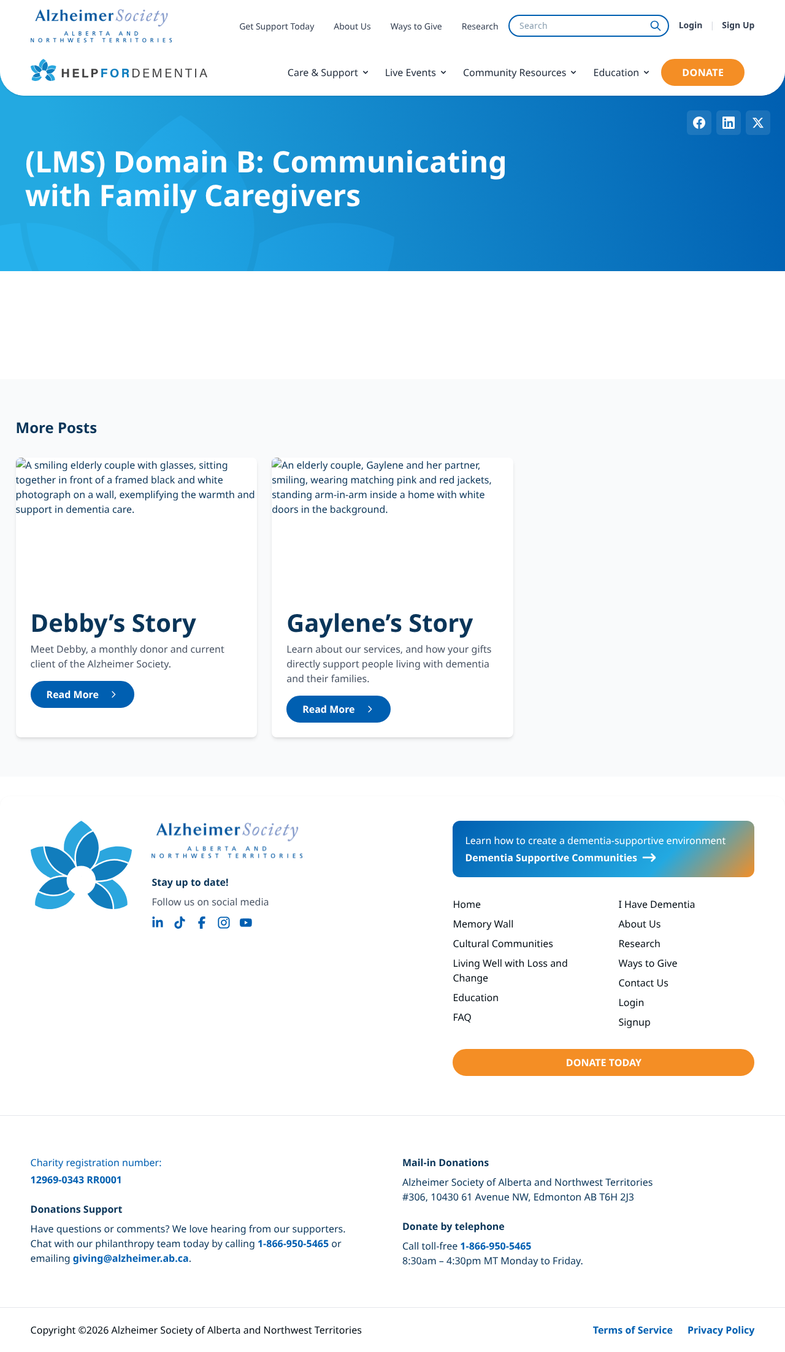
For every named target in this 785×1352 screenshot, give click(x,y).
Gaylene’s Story (379, 622)
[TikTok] (180, 922)
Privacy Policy (721, 1330)
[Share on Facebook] (699, 122)
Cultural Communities (503, 943)
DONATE (703, 72)
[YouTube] (246, 922)
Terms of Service (633, 1330)
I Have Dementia (656, 904)
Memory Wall (483, 924)
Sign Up (738, 25)
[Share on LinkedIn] (728, 122)
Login (691, 25)
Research (480, 27)
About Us (352, 27)
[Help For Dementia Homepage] (81, 865)
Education (616, 72)
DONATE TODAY (603, 1062)
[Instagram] (224, 922)
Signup (634, 1022)
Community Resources (515, 72)
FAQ (462, 1017)
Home (467, 904)
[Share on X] (758, 122)
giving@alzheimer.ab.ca (131, 1258)
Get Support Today (276, 27)
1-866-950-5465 (293, 1243)
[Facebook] (202, 922)
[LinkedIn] (157, 922)
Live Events (410, 72)
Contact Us (643, 982)
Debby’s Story (113, 622)
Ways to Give (416, 27)
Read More (73, 694)
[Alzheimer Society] (226, 840)
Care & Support (323, 72)
